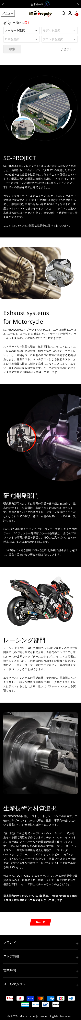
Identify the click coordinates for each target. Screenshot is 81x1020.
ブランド (9, 942)
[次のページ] (78, 4)
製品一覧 (40, 922)
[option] (40, 4)
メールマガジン (14, 984)
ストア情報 (11, 956)
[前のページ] (3, 4)
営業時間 (9, 970)
